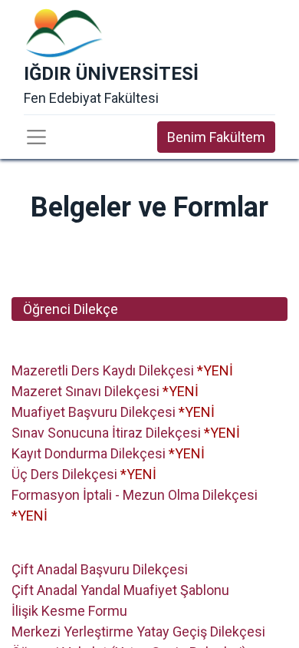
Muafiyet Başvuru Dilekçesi (94, 412)
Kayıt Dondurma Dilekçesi (89, 453)
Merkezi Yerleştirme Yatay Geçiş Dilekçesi (138, 631)
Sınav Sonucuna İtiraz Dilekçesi (106, 433)
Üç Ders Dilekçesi (64, 474)
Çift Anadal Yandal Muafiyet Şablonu (120, 590)
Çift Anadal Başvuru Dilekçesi (100, 569)
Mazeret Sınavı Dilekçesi (85, 391)
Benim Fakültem (216, 137)
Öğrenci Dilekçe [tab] (70, 309)
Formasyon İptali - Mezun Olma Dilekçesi (135, 495)
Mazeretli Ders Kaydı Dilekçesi (103, 370)
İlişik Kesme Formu (69, 611)
